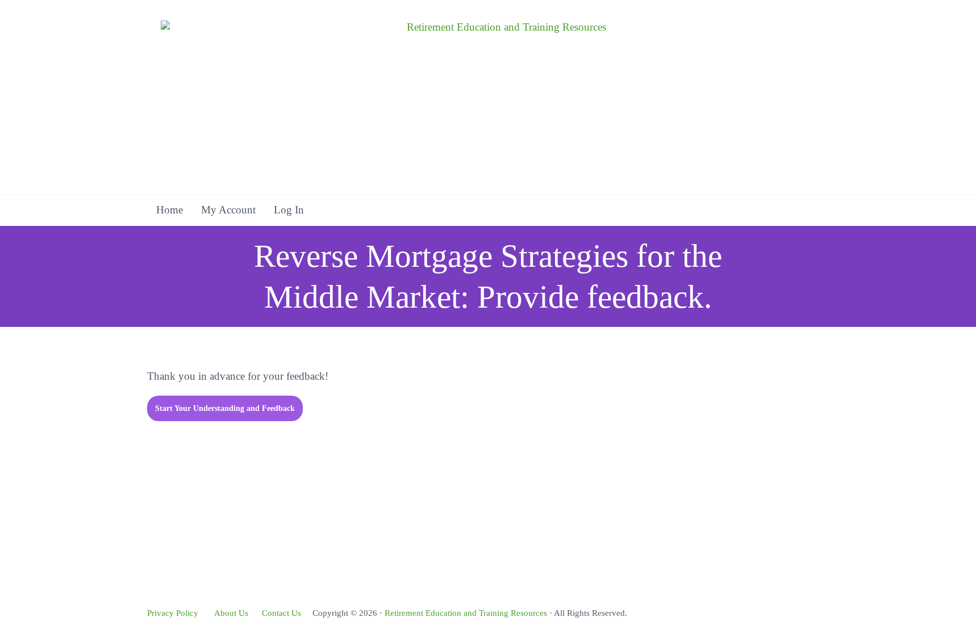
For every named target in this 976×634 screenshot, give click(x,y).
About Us (231, 613)
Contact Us (281, 613)
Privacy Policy (172, 613)
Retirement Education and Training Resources (466, 613)
